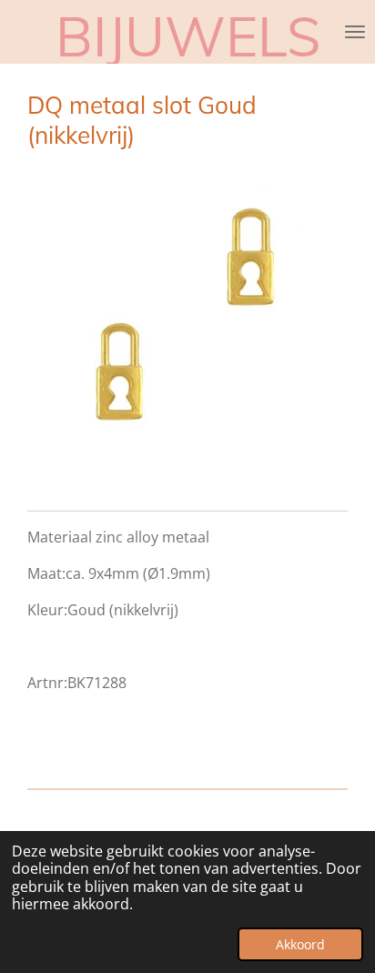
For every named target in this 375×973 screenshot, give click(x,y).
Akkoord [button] (300, 944)
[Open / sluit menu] (355, 32)
